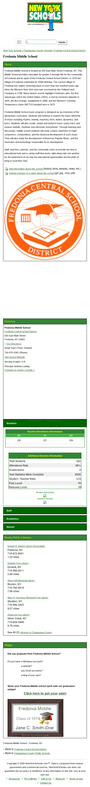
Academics (12, 519)
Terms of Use (76, 778)
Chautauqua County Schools (37, 50)
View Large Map (53, 420)
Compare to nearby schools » (19, 370)
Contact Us (45, 783)
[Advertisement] (34, 289)
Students (11, 423)
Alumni (10, 527)
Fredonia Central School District (69, 50)
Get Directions (13, 344)
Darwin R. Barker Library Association (26, 546)
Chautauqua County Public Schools (32, 753)
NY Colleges (30, 778)
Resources (14, 778)
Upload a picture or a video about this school (32, 173)
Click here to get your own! (45, 693)
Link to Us (46, 778)
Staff (9, 510)
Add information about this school (26, 168)
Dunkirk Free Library (18, 563)
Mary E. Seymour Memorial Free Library (28, 597)
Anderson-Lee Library (19, 614)
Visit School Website (14, 357)
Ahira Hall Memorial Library (21, 580)
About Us (60, 778)
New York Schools (12, 50)
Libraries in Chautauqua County (36, 632)
